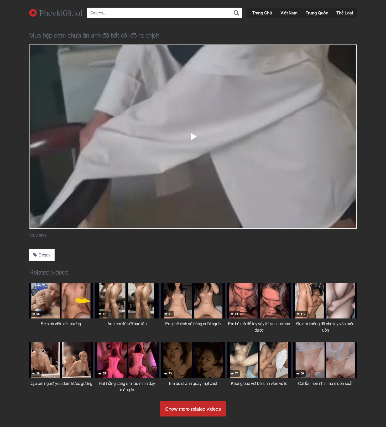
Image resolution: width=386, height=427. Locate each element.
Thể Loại (344, 13)
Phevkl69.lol (59, 12)
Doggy (44, 255)
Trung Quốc (317, 13)
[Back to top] (371, 410)
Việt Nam (288, 13)
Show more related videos (193, 408)
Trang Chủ (262, 13)
